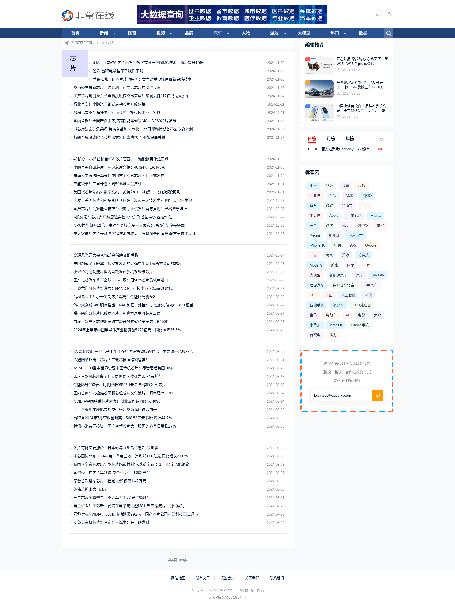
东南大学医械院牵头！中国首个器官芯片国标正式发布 (118, 176)
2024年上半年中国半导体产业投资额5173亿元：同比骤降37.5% (127, 330)
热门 (334, 33)
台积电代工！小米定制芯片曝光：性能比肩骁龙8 (114, 297)
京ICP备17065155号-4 (227, 597)
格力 (333, 335)
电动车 (331, 315)
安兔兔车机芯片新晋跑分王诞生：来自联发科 (111, 522)
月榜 (331, 138)
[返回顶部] (440, 541)
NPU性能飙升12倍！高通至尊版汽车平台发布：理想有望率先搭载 (129, 225)
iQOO (367, 195)
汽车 (217, 33)
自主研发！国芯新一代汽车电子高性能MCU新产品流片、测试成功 (129, 506)
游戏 (274, 33)
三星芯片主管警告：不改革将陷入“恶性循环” (110, 498)
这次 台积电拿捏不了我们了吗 (118, 71)
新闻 (104, 33)
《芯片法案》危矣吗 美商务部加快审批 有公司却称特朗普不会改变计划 (133, 129)
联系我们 (277, 578)
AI (347, 315)
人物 (246, 33)
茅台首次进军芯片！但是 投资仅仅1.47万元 (109, 481)
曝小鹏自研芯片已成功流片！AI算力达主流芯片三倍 (116, 313)
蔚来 (334, 265)
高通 (361, 186)
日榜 (312, 138)
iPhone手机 (360, 325)
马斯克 (375, 215)
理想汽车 (317, 285)
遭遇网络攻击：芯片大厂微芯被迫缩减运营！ (111, 360)
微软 (329, 205)
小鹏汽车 (370, 285)
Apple (333, 215)
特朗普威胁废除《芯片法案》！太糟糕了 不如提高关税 (119, 137)
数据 (363, 33)
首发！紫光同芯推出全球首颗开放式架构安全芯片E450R (121, 322)
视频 (160, 33)
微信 (329, 225)
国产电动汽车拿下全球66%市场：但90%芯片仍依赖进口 (120, 280)
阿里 (350, 265)
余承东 (315, 325)
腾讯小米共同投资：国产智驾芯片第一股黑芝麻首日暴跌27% (124, 426)
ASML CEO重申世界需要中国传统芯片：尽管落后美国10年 (123, 368)
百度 (366, 265)
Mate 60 (335, 325)
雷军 (380, 225)
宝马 (313, 315)
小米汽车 (356, 235)
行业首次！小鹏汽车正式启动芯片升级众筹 (109, 104)
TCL (313, 295)
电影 (361, 315)
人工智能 (348, 295)
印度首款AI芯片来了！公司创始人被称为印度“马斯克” (118, 376)
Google (370, 245)
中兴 (337, 245)
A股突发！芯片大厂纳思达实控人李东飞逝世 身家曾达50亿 (122, 217)
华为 (329, 186)
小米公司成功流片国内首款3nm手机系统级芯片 (113, 272)
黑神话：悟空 (343, 285)
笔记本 (338, 305)
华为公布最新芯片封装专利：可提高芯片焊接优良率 (117, 88)
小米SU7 (354, 215)
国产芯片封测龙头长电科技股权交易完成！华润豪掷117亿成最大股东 (131, 96)
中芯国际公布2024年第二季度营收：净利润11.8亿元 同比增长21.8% (130, 456)
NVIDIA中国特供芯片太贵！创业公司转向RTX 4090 (116, 401)
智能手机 (317, 305)
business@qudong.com (332, 395)
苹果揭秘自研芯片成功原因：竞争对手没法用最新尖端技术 (142, 79)
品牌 (189, 33)
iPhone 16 (317, 245)
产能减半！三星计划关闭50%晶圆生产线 (107, 184)
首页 (75, 33)
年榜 (350, 138)
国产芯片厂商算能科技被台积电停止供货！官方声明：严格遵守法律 (130, 209)
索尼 (329, 255)
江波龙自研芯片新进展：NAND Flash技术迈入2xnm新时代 (123, 288)
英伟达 (363, 255)
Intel (365, 205)
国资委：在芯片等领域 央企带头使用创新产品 (111, 473)
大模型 (304, 33)
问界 (313, 255)
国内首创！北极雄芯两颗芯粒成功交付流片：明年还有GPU (123, 393)
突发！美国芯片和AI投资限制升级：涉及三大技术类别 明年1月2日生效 (132, 200)
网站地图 (178, 578)
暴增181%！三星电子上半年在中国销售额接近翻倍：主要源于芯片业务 (133, 352)
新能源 (334, 235)
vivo (345, 225)
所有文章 (203, 578)
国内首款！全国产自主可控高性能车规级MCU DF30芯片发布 (124, 121)
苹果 (333, 195)
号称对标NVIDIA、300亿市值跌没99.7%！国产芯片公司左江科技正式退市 (135, 514)
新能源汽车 (338, 275)
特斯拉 (347, 205)
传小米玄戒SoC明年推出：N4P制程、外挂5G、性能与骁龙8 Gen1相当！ (135, 305)
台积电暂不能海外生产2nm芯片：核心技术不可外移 (116, 113)
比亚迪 (315, 195)
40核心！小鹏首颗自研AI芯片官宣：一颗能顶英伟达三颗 (120, 159)
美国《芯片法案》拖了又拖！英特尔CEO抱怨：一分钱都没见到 (126, 192)
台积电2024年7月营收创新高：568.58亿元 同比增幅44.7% (122, 418)
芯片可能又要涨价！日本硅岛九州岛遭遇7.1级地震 (115, 448)
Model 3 (316, 265)
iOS (353, 245)
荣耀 (345, 186)
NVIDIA (378, 275)
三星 (313, 225)
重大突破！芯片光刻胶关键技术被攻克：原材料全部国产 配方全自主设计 (134, 234)
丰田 (328, 295)
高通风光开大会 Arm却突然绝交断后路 (105, 255)
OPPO (362, 225)
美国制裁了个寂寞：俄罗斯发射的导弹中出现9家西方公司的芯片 (127, 264)
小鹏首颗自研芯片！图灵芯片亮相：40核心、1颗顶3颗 (119, 167)
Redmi (315, 235)
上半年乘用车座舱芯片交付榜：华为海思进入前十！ (117, 410)
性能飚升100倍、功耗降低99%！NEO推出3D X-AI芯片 (119, 385)
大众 (377, 315)
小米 (313, 186)
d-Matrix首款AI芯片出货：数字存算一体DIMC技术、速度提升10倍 (148, 63)
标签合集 (227, 578)
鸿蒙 (368, 295)
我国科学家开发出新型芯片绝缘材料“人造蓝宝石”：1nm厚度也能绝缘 (131, 464)
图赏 (132, 33)
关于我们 (252, 578)
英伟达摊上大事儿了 (90, 489)
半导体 (315, 215)
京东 (313, 205)
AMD (350, 195)
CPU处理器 (362, 305)
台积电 (315, 335)
